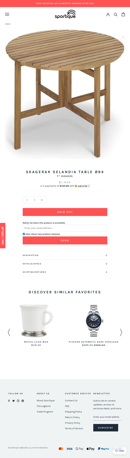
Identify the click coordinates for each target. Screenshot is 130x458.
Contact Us (71, 400)
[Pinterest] (22, 401)
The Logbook (44, 406)
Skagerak (67, 176)
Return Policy (72, 417)
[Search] (115, 14)
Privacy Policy (72, 422)
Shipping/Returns (34, 272)
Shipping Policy (73, 411)
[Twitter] (13, 401)
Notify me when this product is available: (44, 223)
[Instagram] (18, 401)
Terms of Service (74, 428)
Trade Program (45, 411)
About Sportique (46, 400)
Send (65, 240)
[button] (65, 186)
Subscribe (105, 428)
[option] (36, 325)
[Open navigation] (7, 14)
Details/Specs (32, 264)
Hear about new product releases (43, 234)
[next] (126, 98)
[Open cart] (123, 14)
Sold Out (65, 212)
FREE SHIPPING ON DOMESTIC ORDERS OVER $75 (65, 3)
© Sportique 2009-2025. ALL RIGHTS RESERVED (28, 448)
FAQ (67, 406)
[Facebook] (9, 401)
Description (31, 255)
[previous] (4, 98)
